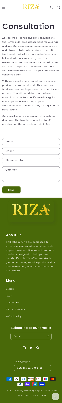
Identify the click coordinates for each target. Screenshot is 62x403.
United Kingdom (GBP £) (29, 367)
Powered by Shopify (33, 390)
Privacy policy (23, 395)
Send (11, 190)
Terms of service (40, 395)
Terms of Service (15, 309)
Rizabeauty (17, 390)
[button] (3, 7)
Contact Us (12, 302)
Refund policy (14, 316)
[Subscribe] (48, 336)
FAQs (9, 295)
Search (10, 288)
